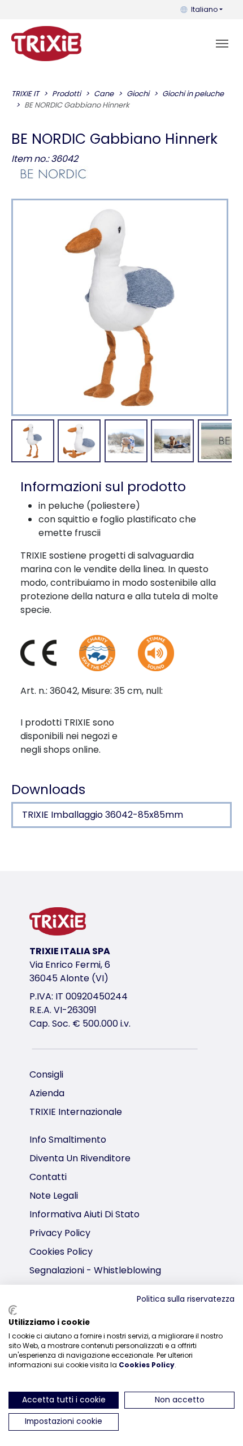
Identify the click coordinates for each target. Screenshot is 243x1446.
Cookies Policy (61, 1251)
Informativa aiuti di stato (84, 1214)
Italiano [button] (204, 9)
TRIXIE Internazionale (75, 1111)
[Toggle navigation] (222, 43)
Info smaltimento (67, 1139)
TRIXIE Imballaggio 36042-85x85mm (102, 814)
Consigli (46, 1074)
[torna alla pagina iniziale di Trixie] (46, 43)
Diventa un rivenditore (80, 1158)
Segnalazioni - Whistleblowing (95, 1270)
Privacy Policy (59, 1232)
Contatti (48, 1176)
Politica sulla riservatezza (186, 1299)
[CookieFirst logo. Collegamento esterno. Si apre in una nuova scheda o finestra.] (12, 1310)
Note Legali (53, 1195)
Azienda (46, 1093)
